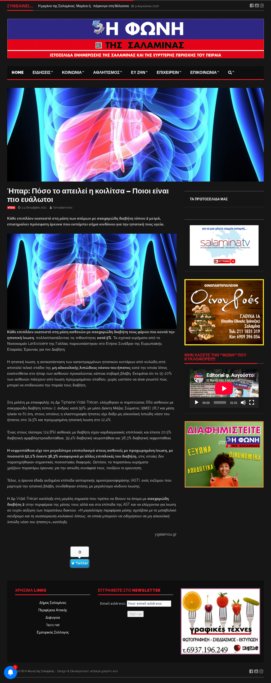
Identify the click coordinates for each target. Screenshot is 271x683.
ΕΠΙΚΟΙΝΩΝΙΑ (203, 72)
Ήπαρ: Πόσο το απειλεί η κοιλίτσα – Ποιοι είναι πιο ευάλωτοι (88, 195)
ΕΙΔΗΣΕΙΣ (42, 72)
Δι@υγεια (53, 617)
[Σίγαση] (243, 402)
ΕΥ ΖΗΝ (138, 72)
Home (18, 72)
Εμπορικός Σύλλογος (53, 632)
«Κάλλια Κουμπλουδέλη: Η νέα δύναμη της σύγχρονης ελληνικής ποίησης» (95, 6)
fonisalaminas (62, 207)
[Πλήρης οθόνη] (251, 402)
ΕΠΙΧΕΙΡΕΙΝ (168, 72)
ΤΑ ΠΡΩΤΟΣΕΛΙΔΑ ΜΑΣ (209, 199)
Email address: (113, 603)
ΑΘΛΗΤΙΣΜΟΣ (106, 72)
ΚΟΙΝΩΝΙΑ (72, 72)
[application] (224, 388)
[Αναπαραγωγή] (196, 402)
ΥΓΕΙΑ (11, 207)
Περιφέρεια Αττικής (52, 610)
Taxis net (53, 625)
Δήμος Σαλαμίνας (52, 603)
